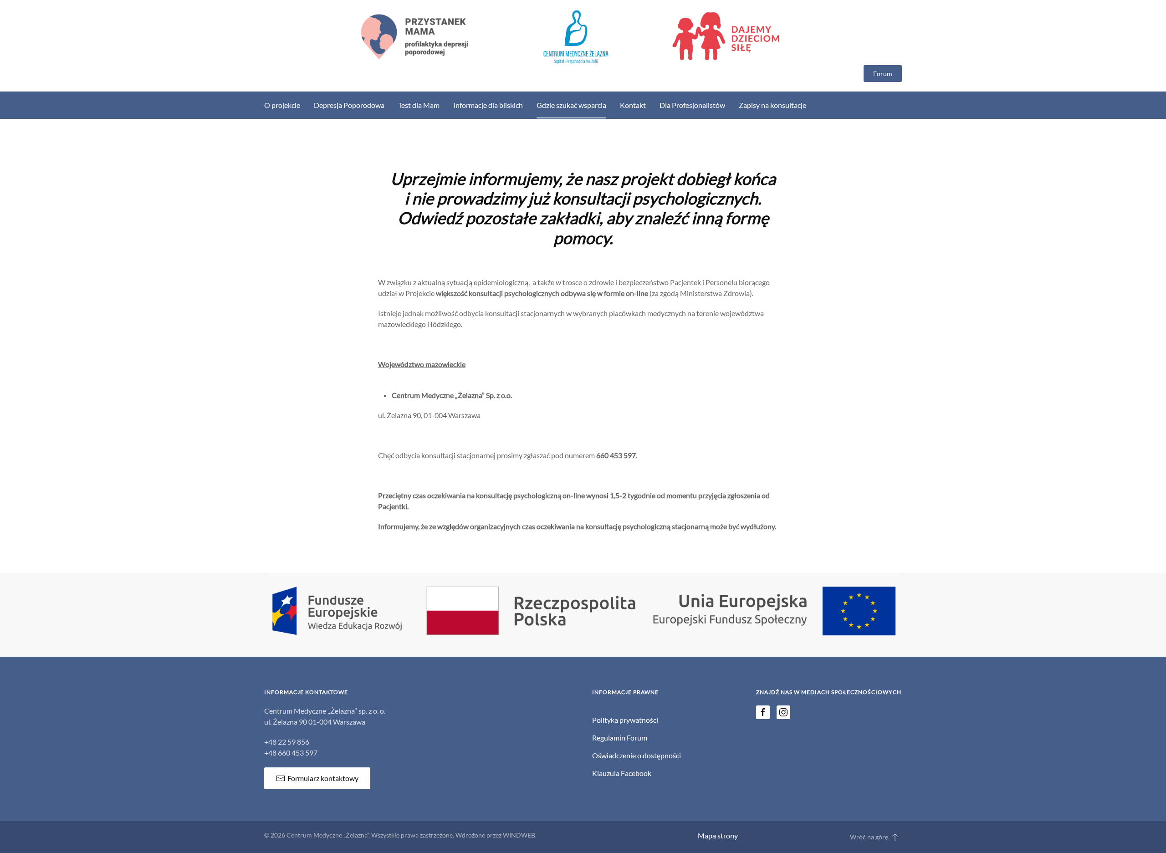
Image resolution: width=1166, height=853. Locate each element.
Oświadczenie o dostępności (636, 755)
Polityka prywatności (625, 719)
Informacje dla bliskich (488, 105)
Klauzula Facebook (621, 773)
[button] (895, 837)
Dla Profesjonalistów (692, 105)
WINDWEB (519, 835)
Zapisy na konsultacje (772, 105)
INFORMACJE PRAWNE (625, 692)
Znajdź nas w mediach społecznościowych (828, 692)
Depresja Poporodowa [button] (349, 105)
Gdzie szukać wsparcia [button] (571, 105)
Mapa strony (718, 835)
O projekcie (282, 105)
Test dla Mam (419, 105)
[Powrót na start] (583, 37)
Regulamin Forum (619, 737)
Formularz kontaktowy (322, 778)
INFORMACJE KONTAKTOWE (306, 692)
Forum (882, 73)
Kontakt (633, 105)
